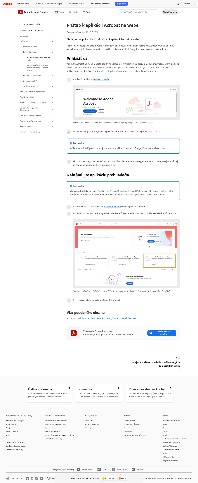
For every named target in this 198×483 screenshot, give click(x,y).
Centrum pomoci (129, 421)
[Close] (138, 477)
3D (7, 439)
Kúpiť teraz (121, 4)
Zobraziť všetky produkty (14, 450)
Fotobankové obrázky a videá (16, 446)
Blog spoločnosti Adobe (170, 461)
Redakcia (166, 435)
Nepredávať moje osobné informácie (169, 478)
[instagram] (32, 478)
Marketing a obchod (76, 4)
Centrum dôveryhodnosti (171, 450)
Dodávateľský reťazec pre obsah (56, 424)
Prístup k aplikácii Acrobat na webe (38, 58)
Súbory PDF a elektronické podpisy (49, 4)
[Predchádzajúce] (95, 366)
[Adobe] (7, 3)
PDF (7, 435)
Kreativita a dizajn (22, 4)
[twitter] (36, 478)
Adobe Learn (128, 431)
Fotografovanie (11, 424)
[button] (178, 4)
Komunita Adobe (129, 428)
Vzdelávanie (89, 421)
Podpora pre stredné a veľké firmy (135, 435)
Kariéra (165, 428)
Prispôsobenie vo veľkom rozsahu (56, 421)
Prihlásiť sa (187, 4)
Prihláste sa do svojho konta (172, 421)
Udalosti (165, 431)
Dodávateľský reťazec (170, 446)
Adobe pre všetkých (169, 457)
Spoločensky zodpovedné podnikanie (175, 439)
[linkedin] (41, 478)
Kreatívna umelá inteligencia (15, 421)
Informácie (166, 424)
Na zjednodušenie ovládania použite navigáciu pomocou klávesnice (37, 67)
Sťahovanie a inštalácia (131, 424)
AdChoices (188, 478)
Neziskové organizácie (92, 424)
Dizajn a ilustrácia (12, 428)
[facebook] (27, 478)
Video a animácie (12, 431)
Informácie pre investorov (171, 442)
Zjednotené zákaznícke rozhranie (56, 428)
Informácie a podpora (100, 4)
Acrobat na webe (101, 79)
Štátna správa (89, 428)
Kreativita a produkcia (52, 431)
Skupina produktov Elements (15, 442)
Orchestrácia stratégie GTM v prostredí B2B (59, 435)
